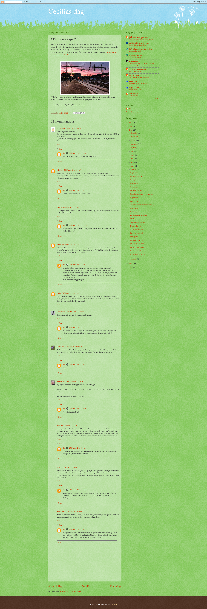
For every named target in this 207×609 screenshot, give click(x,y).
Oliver (59, 467)
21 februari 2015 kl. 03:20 (74, 311)
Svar (60, 149)
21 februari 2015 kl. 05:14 (77, 225)
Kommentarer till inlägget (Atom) (71, 591)
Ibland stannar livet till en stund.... (141, 194)
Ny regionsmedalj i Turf (138, 254)
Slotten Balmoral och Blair (137, 45)
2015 (131, 130)
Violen (59, 244)
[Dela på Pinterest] (83, 113)
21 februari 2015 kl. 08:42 (75, 381)
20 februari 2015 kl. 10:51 (72, 170)
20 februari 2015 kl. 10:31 (77, 153)
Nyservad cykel (135, 226)
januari (133, 259)
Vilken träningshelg (137, 229)
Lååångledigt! (135, 236)
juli (132, 151)
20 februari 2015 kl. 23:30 (70, 244)
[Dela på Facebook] (81, 113)
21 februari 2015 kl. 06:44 (77, 364)
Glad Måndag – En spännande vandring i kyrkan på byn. (142, 64)
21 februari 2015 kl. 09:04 (77, 408)
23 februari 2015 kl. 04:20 (77, 529)
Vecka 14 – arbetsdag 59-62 (138, 83)
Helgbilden (134, 208)
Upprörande (134, 197)
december (134, 133)
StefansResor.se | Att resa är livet (140, 49)
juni (132, 155)
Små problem (134, 201)
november (134, 136)
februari (134, 169)
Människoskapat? (136, 190)
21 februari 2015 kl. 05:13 (77, 190)
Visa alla (156, 98)
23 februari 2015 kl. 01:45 (74, 511)
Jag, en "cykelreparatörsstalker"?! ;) (142, 205)
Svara (58, 144)
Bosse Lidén (61, 511)
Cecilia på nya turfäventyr (139, 215)
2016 (131, 126)
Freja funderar (134, 87)
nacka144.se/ (133, 61)
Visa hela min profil (132, 112)
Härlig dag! (134, 180)
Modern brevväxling (137, 244)
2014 (131, 263)
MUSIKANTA (134, 75)
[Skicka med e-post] (74, 113)
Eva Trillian (61, 128)
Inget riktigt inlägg (135, 71)
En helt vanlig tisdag (137, 247)
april (132, 162)
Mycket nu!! (134, 219)
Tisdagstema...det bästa (137, 222)
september (134, 144)
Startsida (86, 586)
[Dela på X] (79, 113)
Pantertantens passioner (137, 69)
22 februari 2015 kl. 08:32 (70, 467)
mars (133, 166)
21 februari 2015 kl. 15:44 (69, 425)
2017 (131, 122)
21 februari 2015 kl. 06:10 (73, 346)
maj (132, 158)
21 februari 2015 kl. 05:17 (77, 264)
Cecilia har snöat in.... (137, 240)
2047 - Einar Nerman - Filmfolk (139, 77)
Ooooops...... (134, 187)
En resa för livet (135, 251)
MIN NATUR (133, 93)
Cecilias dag (66, 11)
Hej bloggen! (134, 173)
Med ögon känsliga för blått (139, 43)
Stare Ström (61, 311)
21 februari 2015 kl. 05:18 (77, 327)
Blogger (114, 604)
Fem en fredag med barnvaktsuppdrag (141, 39)
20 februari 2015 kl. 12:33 (70, 207)
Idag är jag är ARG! (135, 89)
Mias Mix (60, 170)
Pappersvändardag (136, 176)
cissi (64, 153)
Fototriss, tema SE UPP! (138, 212)
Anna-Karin (61, 381)
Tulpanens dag (133, 95)
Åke (58, 425)
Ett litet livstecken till (136, 57)
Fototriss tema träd (136, 233)
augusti (133, 147)
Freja (58, 207)
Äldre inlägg (115, 586)
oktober (133, 140)
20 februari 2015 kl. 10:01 (74, 128)
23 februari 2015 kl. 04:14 (77, 448)
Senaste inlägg (55, 586)
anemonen (60, 346)
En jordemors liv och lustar (138, 37)
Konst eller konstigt (136, 55)
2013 (131, 267)
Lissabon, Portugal (135, 51)
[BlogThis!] (76, 113)
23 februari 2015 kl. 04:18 (77, 490)
